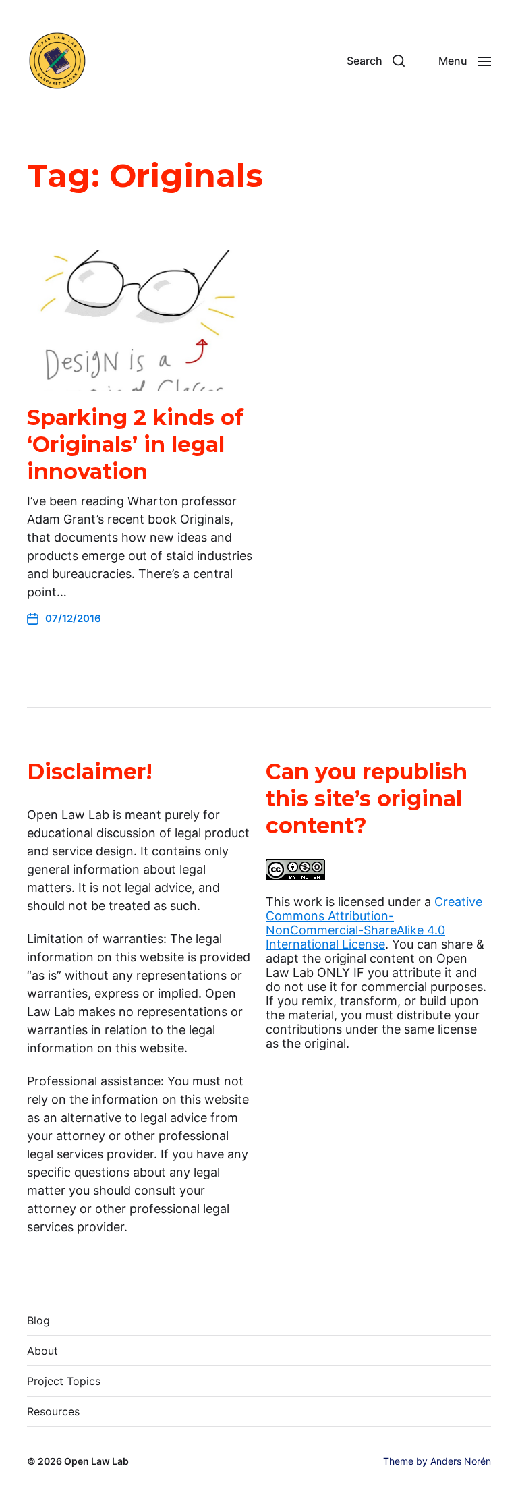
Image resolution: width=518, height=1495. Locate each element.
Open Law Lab (96, 1461)
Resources (53, 1411)
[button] (376, 60)
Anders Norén (460, 1461)
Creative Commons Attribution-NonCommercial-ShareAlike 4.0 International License (374, 923)
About (42, 1350)
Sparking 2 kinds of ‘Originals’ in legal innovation (135, 444)
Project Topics (63, 1381)
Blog (38, 1320)
